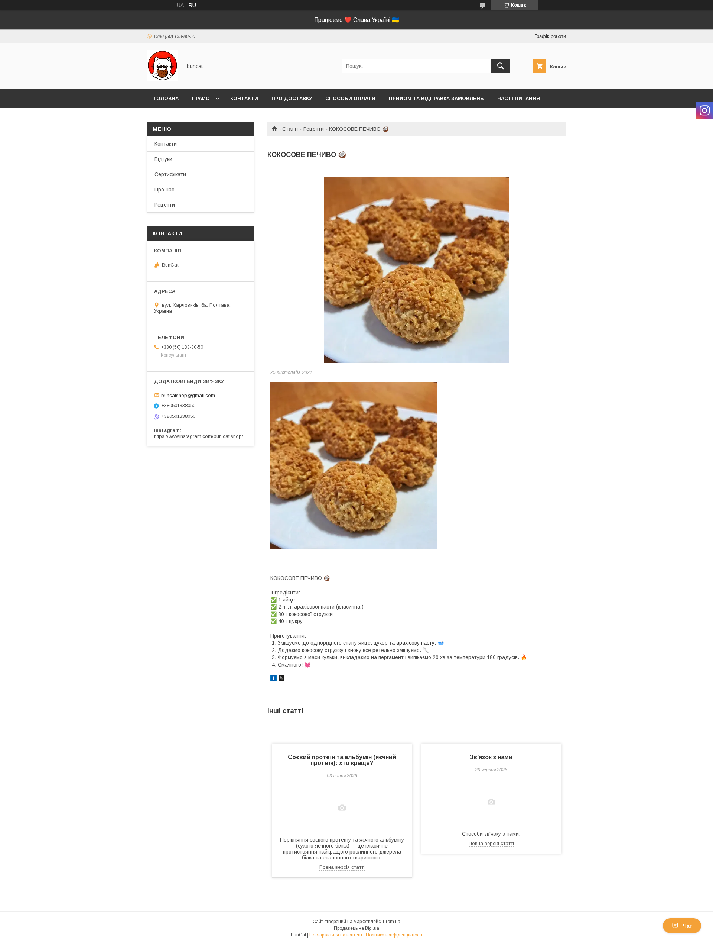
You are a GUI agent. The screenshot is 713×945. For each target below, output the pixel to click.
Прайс (200, 98)
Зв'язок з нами (491, 757)
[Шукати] (500, 66)
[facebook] (273, 679)
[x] (281, 679)
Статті (290, 129)
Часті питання (518, 98)
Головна (166, 98)
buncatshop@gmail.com (188, 395)
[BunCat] (162, 79)
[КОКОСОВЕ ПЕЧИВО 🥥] (416, 270)
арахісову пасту (415, 643)
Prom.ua (391, 921)
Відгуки (163, 159)
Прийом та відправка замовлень (436, 98)
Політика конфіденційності (394, 935)
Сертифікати (170, 174)
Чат (687, 926)
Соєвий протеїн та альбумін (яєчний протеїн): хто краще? (342, 760)
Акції (160, 117)
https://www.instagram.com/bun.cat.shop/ (198, 436)
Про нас (164, 190)
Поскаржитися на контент (335, 935)
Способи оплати (350, 98)
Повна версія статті (342, 867)
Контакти (244, 98)
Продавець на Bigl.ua (356, 928)
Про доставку (291, 98)
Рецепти (313, 129)
